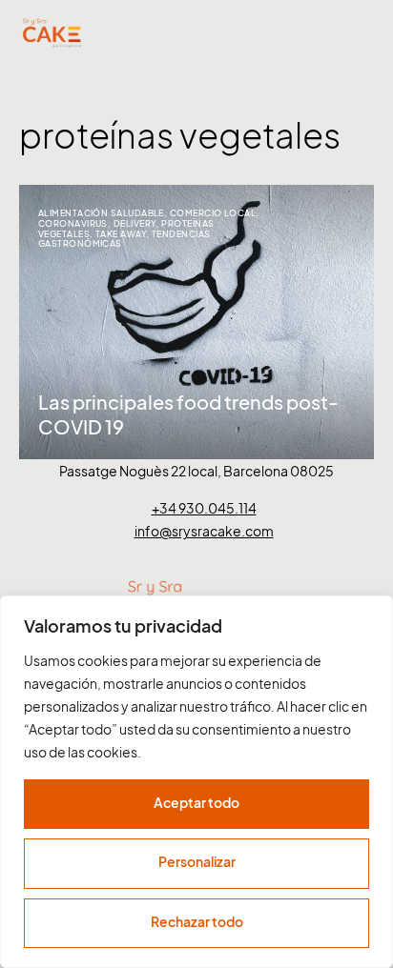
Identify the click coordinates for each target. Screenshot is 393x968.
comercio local (213, 213)
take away (120, 234)
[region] (196, 781)
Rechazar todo (197, 922)
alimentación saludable (101, 213)
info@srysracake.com (204, 531)
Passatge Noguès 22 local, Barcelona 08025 (196, 471)
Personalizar (197, 862)
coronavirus (73, 223)
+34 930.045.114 (204, 508)
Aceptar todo (196, 803)
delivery (135, 223)
